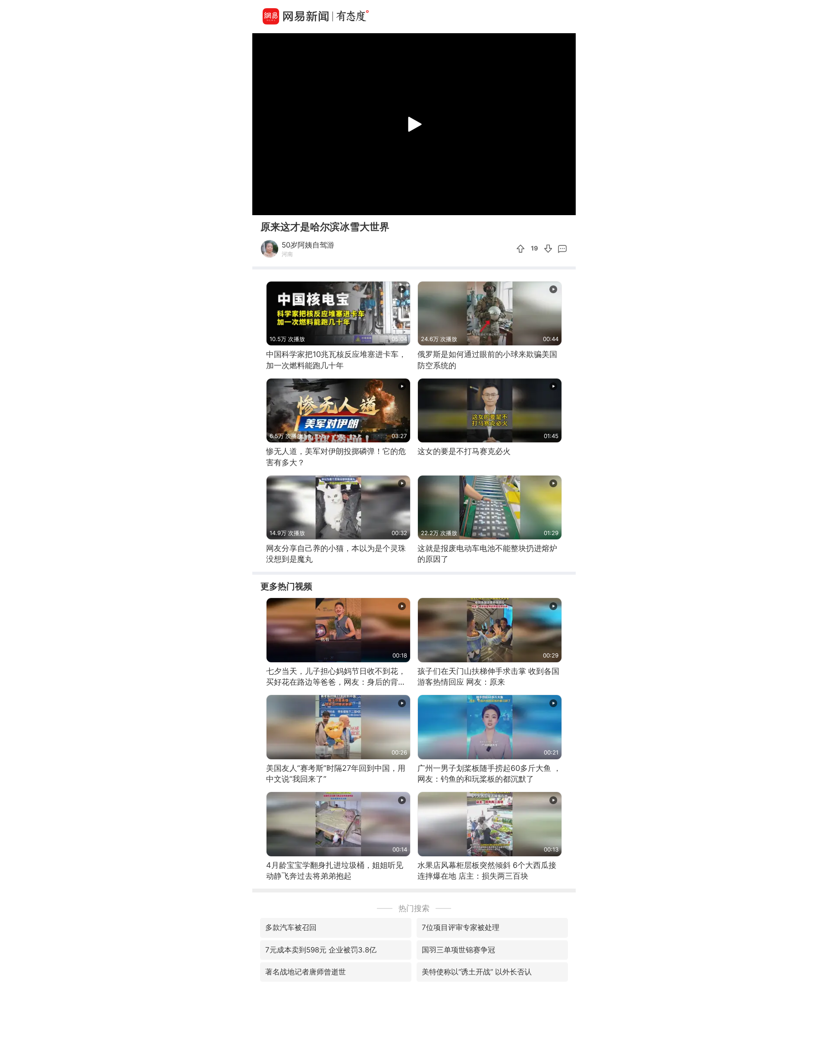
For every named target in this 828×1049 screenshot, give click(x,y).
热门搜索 (414, 908)
